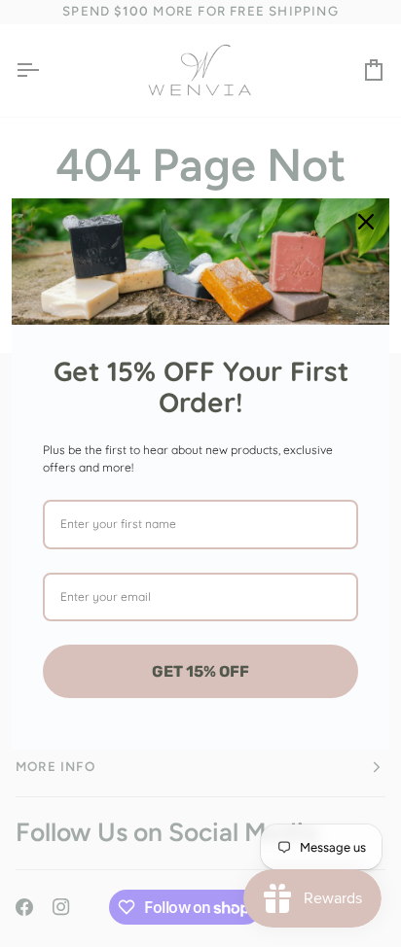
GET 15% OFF (200, 671)
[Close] (366, 221)
